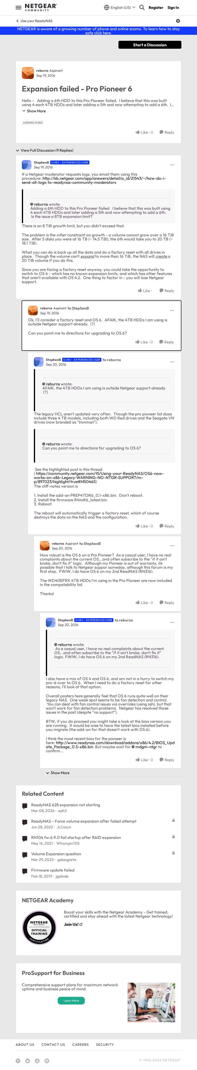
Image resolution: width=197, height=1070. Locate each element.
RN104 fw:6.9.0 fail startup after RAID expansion (76, 837)
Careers (80, 1044)
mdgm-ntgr (146, 746)
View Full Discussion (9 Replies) (47, 150)
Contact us (53, 1044)
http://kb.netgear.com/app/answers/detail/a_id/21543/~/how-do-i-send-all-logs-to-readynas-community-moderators (94, 180)
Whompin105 (68, 843)
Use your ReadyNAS (36, 20)
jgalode (62, 876)
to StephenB (78, 308)
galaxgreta (66, 859)
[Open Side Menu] (18, 7)
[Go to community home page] (41, 7)
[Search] (142, 7)
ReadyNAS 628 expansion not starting (65, 804)
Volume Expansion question (56, 853)
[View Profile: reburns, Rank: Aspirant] (28, 73)
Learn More (71, 1000)
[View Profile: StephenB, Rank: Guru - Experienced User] (26, 165)
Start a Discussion (150, 44)
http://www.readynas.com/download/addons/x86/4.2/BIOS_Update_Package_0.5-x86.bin (110, 744)
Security (105, 1044)
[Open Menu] (178, 21)
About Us (25, 1044)
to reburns (112, 360)
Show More (36, 111)
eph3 (62, 811)
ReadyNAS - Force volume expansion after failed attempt (83, 821)
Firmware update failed (52, 870)
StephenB (41, 162)
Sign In (173, 7)
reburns (42, 70)
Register (156, 7)
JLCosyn (64, 827)
